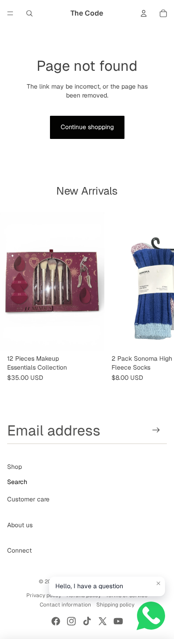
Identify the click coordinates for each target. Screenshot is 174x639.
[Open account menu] (143, 13)
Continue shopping (87, 127)
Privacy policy (43, 595)
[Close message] (158, 583)
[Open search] (29, 13)
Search (17, 482)
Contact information (65, 604)
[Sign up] (156, 430)
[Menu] (10, 13)
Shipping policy (115, 604)
